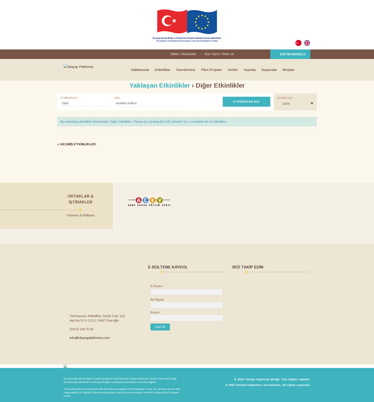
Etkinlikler (163, 70)
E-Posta (157, 286)
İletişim (288, 70)
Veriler (233, 70)
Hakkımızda (140, 70)
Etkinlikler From (84, 98)
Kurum (155, 312)
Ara (117, 98)
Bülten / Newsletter (184, 54)
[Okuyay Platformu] (78, 66)
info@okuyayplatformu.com (90, 338)
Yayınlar (249, 70)
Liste (295, 103)
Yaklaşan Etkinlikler (159, 85)
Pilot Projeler (211, 70)
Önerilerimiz (185, 70)
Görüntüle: (285, 98)
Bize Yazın (212, 54)
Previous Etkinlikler (78, 144)
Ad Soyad (157, 299)
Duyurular (269, 70)
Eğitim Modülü (293, 54)
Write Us (228, 54)
